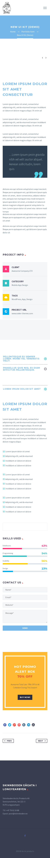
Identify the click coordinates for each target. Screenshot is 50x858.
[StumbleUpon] (33, 724)
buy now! (25, 697)
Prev (9, 741)
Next (40, 741)
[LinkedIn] (28, 724)
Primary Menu (45, 8)
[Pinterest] (19, 724)
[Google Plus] (14, 724)
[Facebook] (4, 724)
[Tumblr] (23, 724)
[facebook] (25, 836)
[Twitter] (9, 724)
